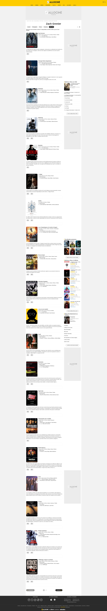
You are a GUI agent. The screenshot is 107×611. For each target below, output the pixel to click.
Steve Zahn (48, 258)
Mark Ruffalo (49, 204)
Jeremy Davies (53, 258)
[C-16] (31, 483)
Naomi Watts (50, 178)
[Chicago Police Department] (31, 68)
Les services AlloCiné (78, 605)
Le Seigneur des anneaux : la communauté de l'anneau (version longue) (72, 95)
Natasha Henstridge (54, 534)
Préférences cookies (51, 605)
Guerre (56, 256)
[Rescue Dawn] (31, 262)
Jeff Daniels (42, 365)
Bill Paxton (47, 505)
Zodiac (40, 200)
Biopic (49, 175)
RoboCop (40, 117)
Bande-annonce (72, 268)
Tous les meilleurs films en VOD (72, 113)
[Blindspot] (31, 95)
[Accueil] (53, 2)
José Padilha (42, 120)
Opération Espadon (43, 281)
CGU (36, 605)
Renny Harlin (42, 562)
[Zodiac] (31, 207)
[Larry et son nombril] (31, 316)
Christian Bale (43, 258)
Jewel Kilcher (53, 422)
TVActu (54, 5)
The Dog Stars (72, 316)
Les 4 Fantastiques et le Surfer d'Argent (47, 227)
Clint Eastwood (42, 176)
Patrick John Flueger (57, 64)
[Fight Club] (31, 398)
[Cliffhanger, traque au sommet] (31, 566)
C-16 (39, 476)
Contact (19, 605)
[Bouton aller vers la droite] (79, 27)
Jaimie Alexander (43, 92)
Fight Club (40, 391)
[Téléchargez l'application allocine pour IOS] (51, 599)
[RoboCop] (31, 124)
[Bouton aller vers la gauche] (77, 27)
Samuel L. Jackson (43, 338)
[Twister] (31, 508)
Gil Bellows (52, 365)
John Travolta (42, 285)
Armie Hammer (56, 178)
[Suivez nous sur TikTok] (38, 600)
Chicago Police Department (44, 61)
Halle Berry (54, 285)
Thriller (58, 34)
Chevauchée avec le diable (44, 418)
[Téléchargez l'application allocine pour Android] (55, 599)
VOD (64, 5)
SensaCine (75, 599)
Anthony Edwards (55, 204)
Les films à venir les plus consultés (72, 345)
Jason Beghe (42, 64)
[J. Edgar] (31, 181)
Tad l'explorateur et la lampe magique (70, 337)
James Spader (43, 149)
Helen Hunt (42, 505)
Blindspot (40, 88)
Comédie (52, 310)
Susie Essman (52, 312)
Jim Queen (72, 285)
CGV (39, 605)
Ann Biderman (44, 35)
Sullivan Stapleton (50, 92)
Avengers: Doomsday (67, 333)
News (32, 5)
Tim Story (41, 229)
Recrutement (29, 605)
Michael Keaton (55, 121)
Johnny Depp (46, 451)
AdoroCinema (75, 600)
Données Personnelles (58, 605)
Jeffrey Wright (57, 338)
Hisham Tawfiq (56, 149)
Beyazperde (66, 600)
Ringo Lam (42, 533)
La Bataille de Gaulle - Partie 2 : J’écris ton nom (75, 262)
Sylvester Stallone (43, 563)
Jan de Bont (42, 504)
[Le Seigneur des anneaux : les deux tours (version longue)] (67, 87)
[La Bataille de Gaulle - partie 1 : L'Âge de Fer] (67, 273)
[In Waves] (67, 297)
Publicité (33, 605)
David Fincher (42, 203)
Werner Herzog (42, 257)
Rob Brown (57, 92)
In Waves (72, 293)
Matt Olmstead (49, 63)
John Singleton (42, 336)
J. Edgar (40, 174)
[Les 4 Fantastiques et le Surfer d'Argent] (31, 234)
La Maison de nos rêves (68, 327)
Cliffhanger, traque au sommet (45, 559)
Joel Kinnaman (43, 121)
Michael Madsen (53, 451)
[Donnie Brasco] (31, 454)
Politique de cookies (44, 605)
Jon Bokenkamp (45, 147)
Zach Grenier (53, 23)
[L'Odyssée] (67, 281)
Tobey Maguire (48, 422)
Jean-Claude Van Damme (45, 534)
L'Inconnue (66, 335)
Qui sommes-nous (23, 605)
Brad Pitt (42, 394)
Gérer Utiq (83, 605)
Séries (42, 5)
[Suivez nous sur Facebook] (29, 600)
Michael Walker (42, 364)
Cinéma (36, 5)
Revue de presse (65, 605)
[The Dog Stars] (67, 320)
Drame (51, 34)
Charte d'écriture (71, 605)
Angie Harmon (53, 480)
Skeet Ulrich (42, 422)
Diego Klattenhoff (49, 149)
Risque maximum (42, 530)
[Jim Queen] (67, 289)
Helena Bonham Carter (54, 394)
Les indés (69, 5)
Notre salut (66, 331)
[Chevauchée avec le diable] (31, 425)
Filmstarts (66, 599)
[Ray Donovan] (31, 40)
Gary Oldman (48, 121)
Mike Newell (42, 450)
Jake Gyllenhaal (43, 204)
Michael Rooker (50, 563)
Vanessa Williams (51, 338)
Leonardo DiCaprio (43, 178)
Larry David (44, 311)
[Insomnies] (31, 369)
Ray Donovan (41, 33)
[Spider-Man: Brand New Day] (67, 304)
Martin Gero (44, 91)
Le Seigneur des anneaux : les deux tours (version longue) (75, 84)
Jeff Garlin (47, 312)
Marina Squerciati (49, 64)
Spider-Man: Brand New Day (75, 301)
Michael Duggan (45, 479)
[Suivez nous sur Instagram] (35, 600)
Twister (40, 501)
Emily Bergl (47, 365)
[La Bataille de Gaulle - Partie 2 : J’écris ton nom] (67, 265)
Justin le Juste (66, 341)
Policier (54, 34)
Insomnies (40, 362)
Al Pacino (42, 451)
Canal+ (74, 5)
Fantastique (56, 228)
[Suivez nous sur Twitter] (32, 600)
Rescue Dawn (41, 255)
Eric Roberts (42, 480)
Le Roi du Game (67, 339)
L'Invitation (66, 325)
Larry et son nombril (43, 309)
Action (51, 90)
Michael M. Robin (52, 479)
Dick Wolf (44, 63)
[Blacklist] (31, 152)
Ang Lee (41, 421)
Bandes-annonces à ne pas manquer (72, 257)
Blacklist (40, 145)
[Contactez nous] (41, 600)
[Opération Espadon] (31, 288)
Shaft (39, 334)
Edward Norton (47, 394)
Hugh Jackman (49, 285)
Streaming (48, 5)
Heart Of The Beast (67, 329)
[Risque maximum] (31, 537)
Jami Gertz (51, 505)
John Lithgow (56, 563)
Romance (52, 420)
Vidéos (59, 5)
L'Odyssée (72, 277)
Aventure (52, 228)
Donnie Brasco (41, 447)
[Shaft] (31, 341)
